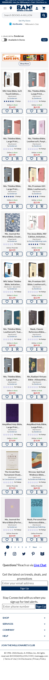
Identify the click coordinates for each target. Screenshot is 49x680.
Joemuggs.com (41, 656)
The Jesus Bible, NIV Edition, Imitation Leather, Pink (36, 235)
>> (40, 547)
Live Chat (40, 565)
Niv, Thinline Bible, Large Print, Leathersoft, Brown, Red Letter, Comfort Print (12, 188)
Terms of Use (10, 659)
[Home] (24, 8)
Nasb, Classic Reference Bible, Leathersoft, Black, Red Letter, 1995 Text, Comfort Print (36, 330)
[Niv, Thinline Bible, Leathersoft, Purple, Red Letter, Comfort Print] (37, 127)
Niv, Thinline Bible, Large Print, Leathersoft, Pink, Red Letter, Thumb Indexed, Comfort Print (37, 92)
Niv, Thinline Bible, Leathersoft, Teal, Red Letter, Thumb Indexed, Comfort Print (12, 330)
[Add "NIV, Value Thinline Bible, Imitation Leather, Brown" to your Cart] (17, 301)
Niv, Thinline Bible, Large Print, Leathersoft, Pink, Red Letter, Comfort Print (12, 140)
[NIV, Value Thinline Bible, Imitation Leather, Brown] (12, 270)
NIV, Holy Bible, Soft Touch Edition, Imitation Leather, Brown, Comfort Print (12, 92)
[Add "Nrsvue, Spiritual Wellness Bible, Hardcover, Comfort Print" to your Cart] (42, 492)
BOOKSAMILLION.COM (21, 656)
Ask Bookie (17, 24)
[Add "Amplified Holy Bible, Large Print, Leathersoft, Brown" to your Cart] (42, 444)
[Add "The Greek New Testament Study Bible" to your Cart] (17, 492)
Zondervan (13, 98)
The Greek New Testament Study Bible (12, 473)
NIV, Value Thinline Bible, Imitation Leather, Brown (12, 283)
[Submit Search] (44, 15)
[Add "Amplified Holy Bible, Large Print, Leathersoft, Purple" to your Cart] (17, 444)
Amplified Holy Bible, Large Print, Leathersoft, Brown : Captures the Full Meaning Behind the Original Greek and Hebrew (37, 426)
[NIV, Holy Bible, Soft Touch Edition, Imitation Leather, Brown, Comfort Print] (12, 79)
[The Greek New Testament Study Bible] (12, 460)
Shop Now (24, 63)
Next (35, 547)
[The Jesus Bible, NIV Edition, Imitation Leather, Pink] (37, 222)
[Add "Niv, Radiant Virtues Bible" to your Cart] (42, 397)
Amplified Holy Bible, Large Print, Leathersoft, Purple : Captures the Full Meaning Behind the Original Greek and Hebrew (12, 426)
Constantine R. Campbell (12, 479)
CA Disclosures (24, 659)
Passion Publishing (35, 241)
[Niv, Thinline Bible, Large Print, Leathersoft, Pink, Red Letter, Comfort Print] (12, 127)
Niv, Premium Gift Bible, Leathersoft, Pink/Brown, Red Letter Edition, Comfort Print (37, 188)
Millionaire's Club (32, 24)
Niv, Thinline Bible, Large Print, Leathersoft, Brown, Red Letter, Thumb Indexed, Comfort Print (12, 378)
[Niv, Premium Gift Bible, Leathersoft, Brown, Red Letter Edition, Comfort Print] (37, 270)
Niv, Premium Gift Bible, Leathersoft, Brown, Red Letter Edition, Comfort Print (37, 283)
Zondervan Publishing (37, 479)
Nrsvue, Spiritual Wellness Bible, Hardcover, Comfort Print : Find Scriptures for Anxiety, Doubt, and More (37, 473)
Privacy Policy (39, 659)
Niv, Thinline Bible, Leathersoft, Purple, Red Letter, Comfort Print (37, 140)
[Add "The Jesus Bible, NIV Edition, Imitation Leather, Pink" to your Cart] (42, 254)
